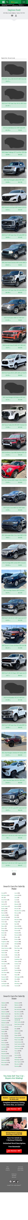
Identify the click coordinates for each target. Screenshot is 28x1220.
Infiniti (2, 961)
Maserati (16, 904)
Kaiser (2, 974)
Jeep (2, 970)
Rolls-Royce (17, 948)
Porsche (16, 941)
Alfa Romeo (4, 895)
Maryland (3, 1053)
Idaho (2, 1033)
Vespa (16, 974)
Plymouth (17, 935)
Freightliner (3, 941)
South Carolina (18, 1044)
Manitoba (3, 1051)
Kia (2, 981)
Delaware (3, 1022)
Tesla (16, 968)
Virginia (16, 1057)
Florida (2, 1027)
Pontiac (16, 939)
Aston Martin (4, 899)
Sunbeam (17, 963)
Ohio (16, 1028)
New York (17, 1016)
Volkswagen (17, 977)
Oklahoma (17, 1031)
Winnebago (17, 983)
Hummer (3, 955)
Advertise (7, 1168)
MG (15, 915)
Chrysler (3, 919)
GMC (2, 946)
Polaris (16, 937)
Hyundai (3, 957)
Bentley (3, 908)
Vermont (16, 1055)
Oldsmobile (17, 928)
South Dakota (18, 1046)
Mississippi (3, 1062)
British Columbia (5, 1013)
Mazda (16, 906)
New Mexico (17, 1013)
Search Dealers (20, 1168)
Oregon (16, 1035)
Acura (2, 893)
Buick (2, 913)
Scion (16, 952)
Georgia (3, 1029)
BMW (2, 910)
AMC (2, 897)
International (4, 963)
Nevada (16, 1007)
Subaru (16, 961)
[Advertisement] (14, 37)
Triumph (16, 972)
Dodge (2, 930)
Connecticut (4, 1020)
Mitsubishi (17, 919)
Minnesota (3, 1060)
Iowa (2, 1040)
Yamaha (16, 985)
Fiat (2, 937)
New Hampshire (18, 1009)
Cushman (3, 924)
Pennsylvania (18, 1037)
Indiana (3, 1038)
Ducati (2, 932)
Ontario (16, 1033)
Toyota (16, 970)
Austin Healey (4, 906)
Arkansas (3, 1011)
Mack (16, 902)
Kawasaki (3, 977)
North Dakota (17, 1024)
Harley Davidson (5, 948)
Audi (2, 904)
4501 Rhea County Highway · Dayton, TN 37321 (14, 13)
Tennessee (17, 1048)
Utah (16, 1053)
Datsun (3, 926)
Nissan (16, 926)
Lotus (16, 897)
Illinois (2, 1036)
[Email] (12, 16)
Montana (16, 1002)
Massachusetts (4, 1055)
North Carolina (18, 1022)
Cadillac (3, 915)
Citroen (3, 921)
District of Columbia (5, 1025)
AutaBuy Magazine (17, 1185)
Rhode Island (17, 1039)
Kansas (3, 1042)
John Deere (4, 972)
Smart (16, 957)
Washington (17, 1059)
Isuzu (2, 966)
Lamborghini (4, 983)
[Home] (14, 1)
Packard (16, 930)
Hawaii (2, 1031)
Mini (15, 917)
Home (8, 1166)
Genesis (3, 943)
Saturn (16, 950)
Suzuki (16, 966)
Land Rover (4, 985)
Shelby (16, 955)
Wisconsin (17, 1064)
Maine (2, 1049)
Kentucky (3, 1044)
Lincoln (16, 895)
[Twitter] (14, 1181)
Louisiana (3, 1047)
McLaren (16, 908)
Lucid (16, 899)
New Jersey (17, 1011)
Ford (2, 939)
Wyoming (17, 1066)
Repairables (14, 1175)
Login (24, 1)
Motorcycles (14, 1177)
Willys (16, 981)
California (3, 1016)
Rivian (16, 946)
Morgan (16, 921)
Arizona (3, 1009)
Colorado (3, 1018)
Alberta (3, 1007)
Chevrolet (3, 917)
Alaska (3, 1005)
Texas (16, 1050)
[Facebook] (17, 1181)
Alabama (3, 1002)
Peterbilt (16, 932)
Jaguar (2, 968)
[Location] (16, 16)
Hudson (3, 952)
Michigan (3, 1058)
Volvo (16, 979)
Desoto (3, 928)
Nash (16, 924)
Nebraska (17, 1005)
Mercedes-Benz (18, 910)
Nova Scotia (17, 1026)
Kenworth (3, 979)
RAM (16, 943)
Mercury (16, 913)
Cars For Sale (20, 1166)
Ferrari (2, 935)
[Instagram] (10, 1181)
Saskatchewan (18, 1042)
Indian (2, 959)
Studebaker (17, 959)
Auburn (3, 902)
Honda (2, 950)
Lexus (16, 893)
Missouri (3, 1064)
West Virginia (18, 1061)
